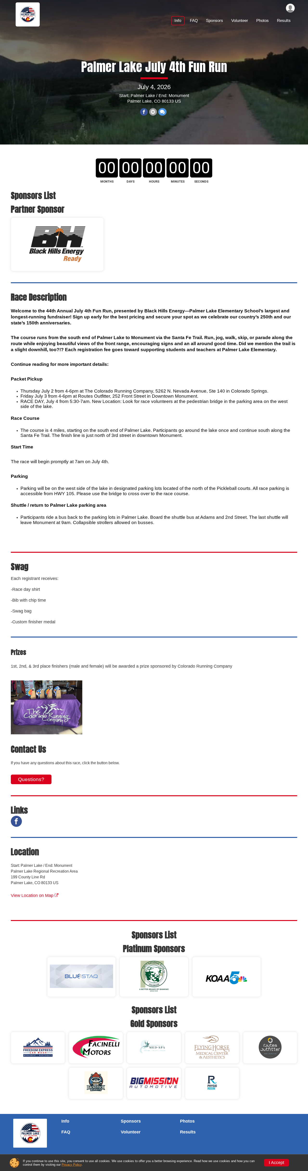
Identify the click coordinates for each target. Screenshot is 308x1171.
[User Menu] (290, 8)
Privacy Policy (72, 1164)
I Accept (276, 1162)
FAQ (194, 20)
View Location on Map (33, 895)
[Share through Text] (162, 112)
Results (284, 20)
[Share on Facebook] (144, 112)
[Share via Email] (153, 112)
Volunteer (239, 20)
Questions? (31, 779)
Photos (262, 20)
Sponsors (214, 20)
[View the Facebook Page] (16, 821)
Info (177, 20)
